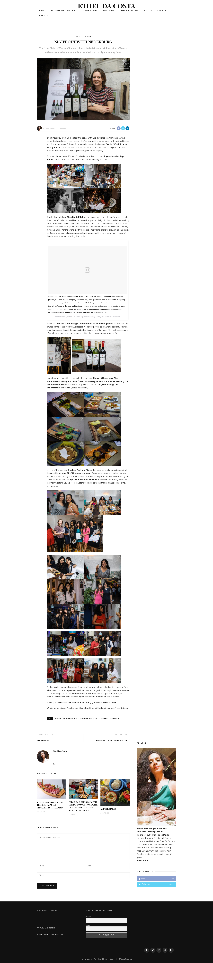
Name (88, 917)
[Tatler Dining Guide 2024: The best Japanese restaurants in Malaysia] (51, 789)
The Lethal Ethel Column (62, 11)
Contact (43, 15)
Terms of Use (57, 934)
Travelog (147, 11)
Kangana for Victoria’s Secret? (113, 740)
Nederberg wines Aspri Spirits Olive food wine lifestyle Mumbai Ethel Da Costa (87, 718)
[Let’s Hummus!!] (115, 792)
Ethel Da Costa (106, 5)
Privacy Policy (43, 934)
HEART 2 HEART (109, 11)
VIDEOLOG (162, 11)
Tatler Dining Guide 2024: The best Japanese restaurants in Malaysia (50, 805)
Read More (142, 860)
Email (88, 925)
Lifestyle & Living (89, 11)
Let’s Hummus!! (108, 809)
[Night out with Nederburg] (83, 89)
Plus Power (43, 740)
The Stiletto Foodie (83, 37)
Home (41, 11)
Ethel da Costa (49, 128)
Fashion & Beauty (129, 11)
